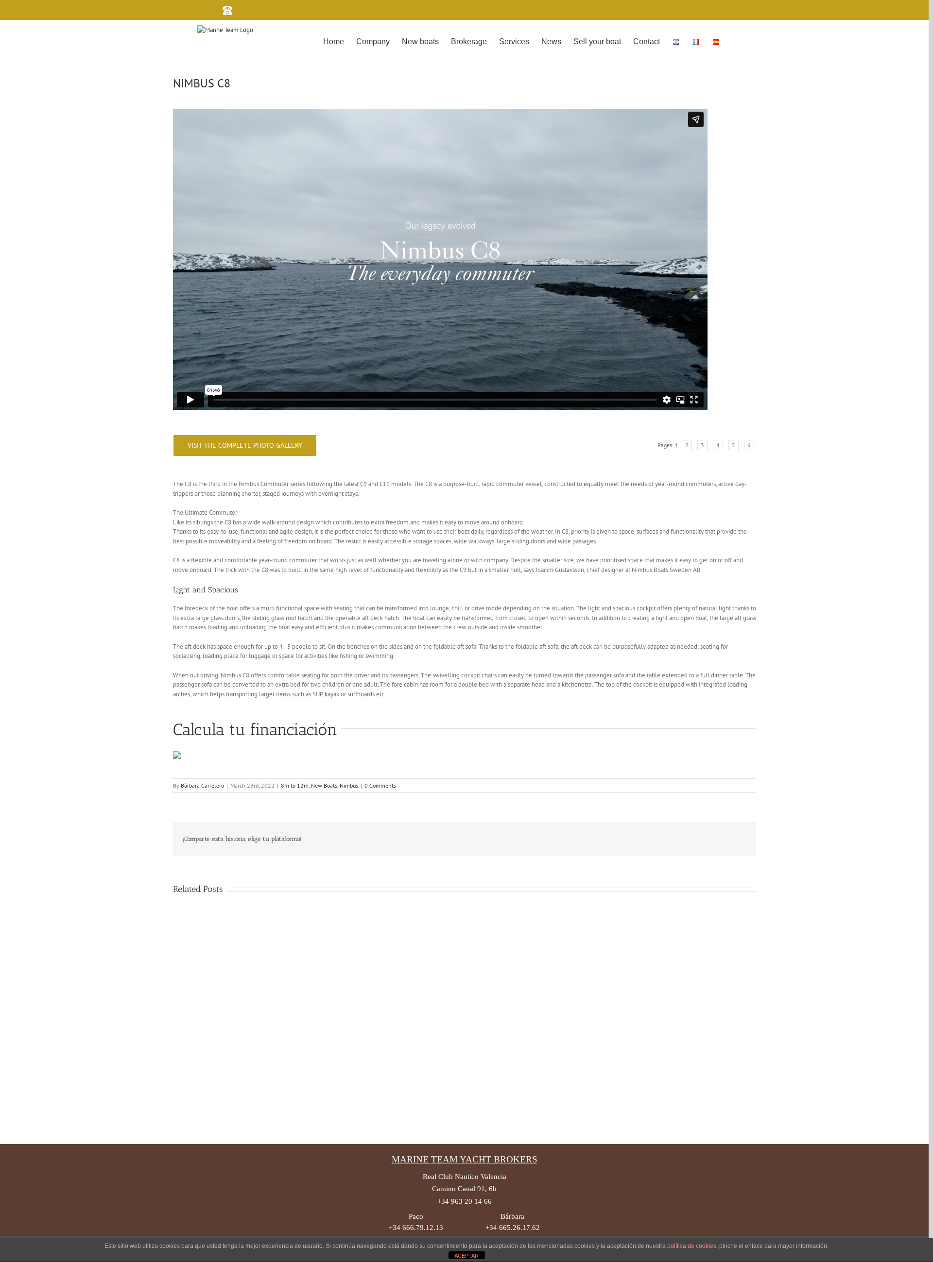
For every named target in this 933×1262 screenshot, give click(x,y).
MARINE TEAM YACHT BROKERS (464, 1159)
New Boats (324, 785)
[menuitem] (333, 40)
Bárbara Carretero (202, 785)
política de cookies (691, 1246)
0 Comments (380, 785)
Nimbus (349, 785)
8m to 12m (295, 785)
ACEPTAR (466, 1256)
